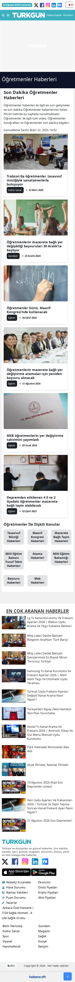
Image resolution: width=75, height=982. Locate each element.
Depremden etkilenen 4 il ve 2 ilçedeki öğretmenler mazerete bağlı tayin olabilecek (32, 501)
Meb (37, 581)
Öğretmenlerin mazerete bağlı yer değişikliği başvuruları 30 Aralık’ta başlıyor (35, 246)
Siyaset (7, 941)
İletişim (43, 946)
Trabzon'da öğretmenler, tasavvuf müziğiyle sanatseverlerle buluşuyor (34, 180)
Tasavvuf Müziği (13, 537)
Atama (37, 556)
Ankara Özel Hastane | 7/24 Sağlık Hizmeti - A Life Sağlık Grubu (18, 913)
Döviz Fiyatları (47, 887)
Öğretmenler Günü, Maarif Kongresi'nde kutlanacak (28, 310)
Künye (42, 941)
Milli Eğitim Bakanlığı (61, 558)
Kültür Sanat (11, 931)
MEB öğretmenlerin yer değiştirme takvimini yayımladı (35, 438)
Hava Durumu (15, 887)
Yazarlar (11, 903)
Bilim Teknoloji (12, 926)
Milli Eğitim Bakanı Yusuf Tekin (13, 560)
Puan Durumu (16, 898)
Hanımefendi (11, 946)
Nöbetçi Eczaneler (18, 882)
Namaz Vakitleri (17, 892)
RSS (12, 965)
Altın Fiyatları (47, 898)
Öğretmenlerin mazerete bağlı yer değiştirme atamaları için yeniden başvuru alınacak (35, 374)
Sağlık (42, 936)
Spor (6, 936)
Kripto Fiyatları (48, 892)
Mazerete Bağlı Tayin (61, 537)
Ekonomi (44, 882)
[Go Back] (68, 976)
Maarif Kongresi (37, 537)
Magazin (44, 931)
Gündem (44, 926)
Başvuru (13, 581)
